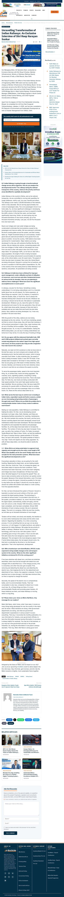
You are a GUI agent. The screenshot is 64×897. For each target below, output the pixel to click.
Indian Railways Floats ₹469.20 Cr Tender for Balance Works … (53, 34)
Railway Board (29, 676)
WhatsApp (20, 719)
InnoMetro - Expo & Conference (53, 854)
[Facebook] (60, 1)
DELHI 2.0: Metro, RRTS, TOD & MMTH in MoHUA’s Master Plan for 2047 (55, 100)
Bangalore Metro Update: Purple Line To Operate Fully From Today (10, 686)
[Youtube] (57, 1)
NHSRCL (22, 676)
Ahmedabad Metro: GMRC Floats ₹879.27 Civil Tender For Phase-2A (54, 88)
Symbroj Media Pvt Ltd (39, 851)
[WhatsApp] (12, 877)
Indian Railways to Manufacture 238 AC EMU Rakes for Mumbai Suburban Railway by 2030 (55, 76)
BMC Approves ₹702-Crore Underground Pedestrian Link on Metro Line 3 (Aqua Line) (55, 112)
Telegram (36, 719)
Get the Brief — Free (21, 123)
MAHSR (17, 676)
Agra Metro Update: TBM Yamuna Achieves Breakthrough (32, 686)
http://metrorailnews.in (18, 697)
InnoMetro (20, 667)
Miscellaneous (9, 22)
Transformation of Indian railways (9, 678)
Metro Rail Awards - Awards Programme (53, 877)
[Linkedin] (12, 873)
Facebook (28, 719)
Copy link (10, 723)
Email (4, 723)
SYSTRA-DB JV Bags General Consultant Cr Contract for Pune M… (53, 46)
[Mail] (5, 877)
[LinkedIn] (52, 1)
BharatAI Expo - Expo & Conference (53, 869)
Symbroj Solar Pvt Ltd (39, 856)
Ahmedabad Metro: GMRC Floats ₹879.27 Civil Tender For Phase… (53, 40)
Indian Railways (10, 676)
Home (3, 22)
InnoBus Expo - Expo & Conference (54, 861)
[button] (32, 19)
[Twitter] (55, 1)
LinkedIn (9, 719)
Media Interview (18, 22)
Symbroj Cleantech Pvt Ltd (38, 862)
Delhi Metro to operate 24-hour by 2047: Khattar (54, 66)
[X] (9, 877)
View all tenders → (50, 52)
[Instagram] (9, 873)
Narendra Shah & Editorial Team (9, 41)
